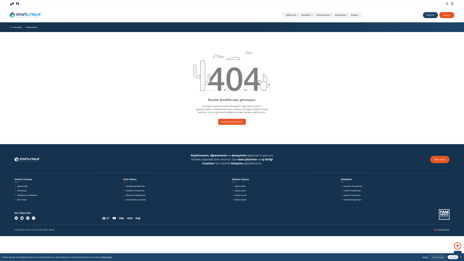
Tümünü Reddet (438, 257)
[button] (12, 3)
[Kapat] (461, 257)
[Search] (446, 3)
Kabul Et (453, 257)
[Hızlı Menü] (452, 3)
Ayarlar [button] (425, 257)
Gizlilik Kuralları (106, 257)
